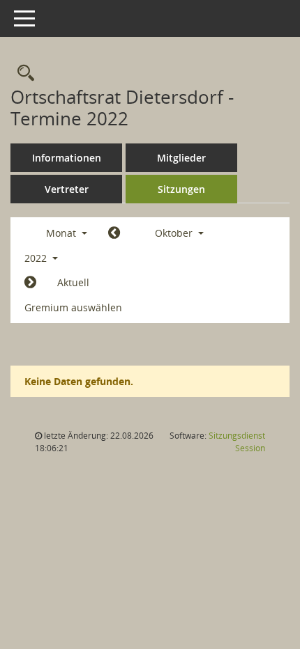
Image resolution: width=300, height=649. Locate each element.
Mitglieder (181, 157)
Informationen (66, 157)
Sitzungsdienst (237, 442)
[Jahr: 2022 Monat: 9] (114, 233)
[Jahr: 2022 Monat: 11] (30, 282)
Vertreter (67, 189)
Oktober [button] (175, 233)
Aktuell (73, 282)
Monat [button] (62, 233)
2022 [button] (37, 258)
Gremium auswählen (73, 307)
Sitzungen (181, 189)
